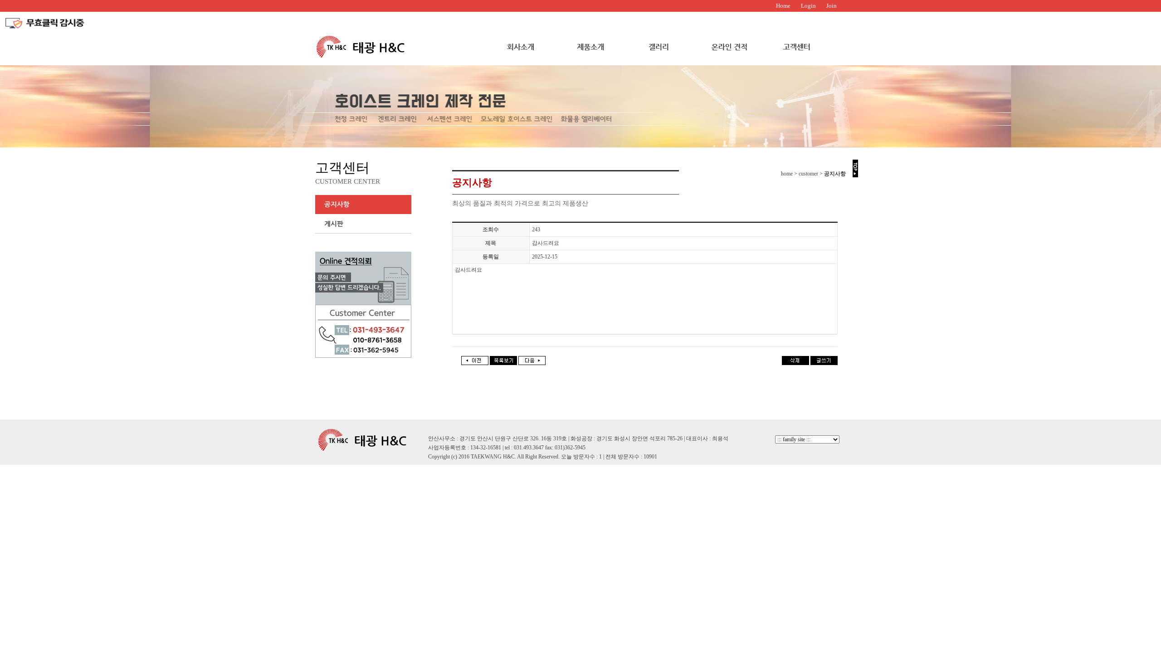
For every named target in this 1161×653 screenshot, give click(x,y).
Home (783, 5)
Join (831, 5)
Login (808, 5)
